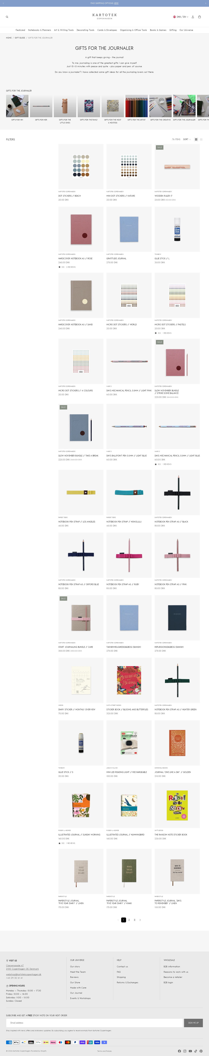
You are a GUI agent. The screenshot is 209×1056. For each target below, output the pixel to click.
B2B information (172, 966)
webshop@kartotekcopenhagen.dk (23, 974)
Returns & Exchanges (127, 982)
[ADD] (99, 184)
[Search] (7, 16)
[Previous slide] (3, 3)
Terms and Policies (104, 1051)
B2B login (168, 982)
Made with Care (78, 988)
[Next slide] (205, 3)
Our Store (75, 982)
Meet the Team (78, 972)
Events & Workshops (80, 998)
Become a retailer (173, 977)
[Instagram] (185, 1051)
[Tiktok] (196, 1051)
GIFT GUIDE (20, 38)
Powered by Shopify (39, 1051)
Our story (75, 966)
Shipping (121, 977)
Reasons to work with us (176, 972)
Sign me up (193, 1023)
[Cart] (199, 16)
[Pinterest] (201, 1051)
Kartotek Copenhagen (21, 1051)
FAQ (119, 972)
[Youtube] (190, 1051)
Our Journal (76, 993)
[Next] (140, 920)
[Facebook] (179, 1051)
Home (8, 38)
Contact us (122, 966)
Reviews (74, 977)
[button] (187, 139)
